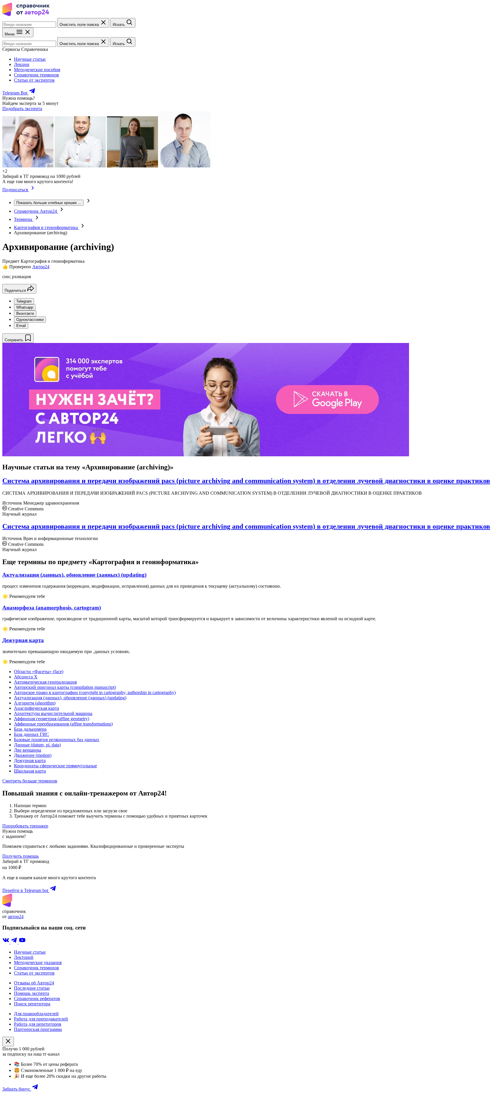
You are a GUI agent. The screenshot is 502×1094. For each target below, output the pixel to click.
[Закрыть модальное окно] (8, 1041)
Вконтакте (25, 313)
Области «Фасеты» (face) (38, 671)
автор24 (16, 916)
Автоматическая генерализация (45, 682)
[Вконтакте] (6, 942)
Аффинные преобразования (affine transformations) (63, 723)
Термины (23, 219)
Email (21, 325)
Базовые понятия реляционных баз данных (56, 739)
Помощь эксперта (31, 993)
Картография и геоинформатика (46, 227)
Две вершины (27, 750)
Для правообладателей (36, 1013)
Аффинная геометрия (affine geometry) (51, 718)
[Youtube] (22, 942)
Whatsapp (24, 307)
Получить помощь (20, 856)
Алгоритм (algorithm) (34, 702)
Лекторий (23, 957)
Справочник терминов (36, 74)
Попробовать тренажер (25, 825)
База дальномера (30, 729)
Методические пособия (37, 69)
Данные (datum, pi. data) (37, 744)
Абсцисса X (25, 676)
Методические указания (38, 962)
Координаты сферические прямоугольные (55, 765)
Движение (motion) (32, 755)
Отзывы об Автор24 (34, 982)
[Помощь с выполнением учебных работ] (205, 454)
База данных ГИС (31, 734)
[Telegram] (14, 942)
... (48, 203)
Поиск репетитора (32, 1003)
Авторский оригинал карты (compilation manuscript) (65, 687)
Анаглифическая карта (36, 708)
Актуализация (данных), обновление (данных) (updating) (70, 697)
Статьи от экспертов (34, 80)
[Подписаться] (32, 189)
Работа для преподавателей (41, 1018)
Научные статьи (30, 59)
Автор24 (40, 266)
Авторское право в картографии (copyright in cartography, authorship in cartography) (95, 692)
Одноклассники (30, 319)
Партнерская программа (38, 1029)
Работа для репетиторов (37, 1024)
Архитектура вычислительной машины (53, 713)
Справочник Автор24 (36, 211)
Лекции (21, 64)
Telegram (24, 301)
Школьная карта (30, 770)
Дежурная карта (30, 760)
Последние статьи (32, 988)
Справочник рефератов (37, 998)
